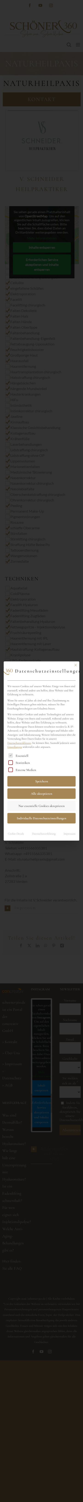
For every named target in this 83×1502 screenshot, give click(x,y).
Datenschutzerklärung (19, 743)
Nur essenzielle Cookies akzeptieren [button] (41, 806)
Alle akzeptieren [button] (41, 794)
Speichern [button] (41, 781)
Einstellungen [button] (14, 747)
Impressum (69, 834)
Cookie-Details (16, 834)
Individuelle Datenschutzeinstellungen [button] (41, 818)
